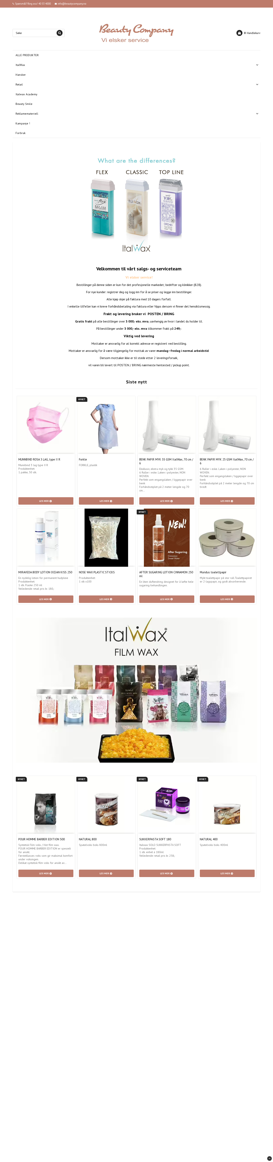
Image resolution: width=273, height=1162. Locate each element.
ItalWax (20, 65)
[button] (248, 33)
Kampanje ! (23, 123)
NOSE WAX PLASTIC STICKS (97, 572)
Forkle (83, 459)
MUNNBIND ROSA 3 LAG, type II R (39, 459)
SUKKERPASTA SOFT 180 (155, 839)
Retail (19, 84)
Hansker (21, 74)
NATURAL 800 (88, 839)
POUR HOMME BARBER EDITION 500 (41, 839)
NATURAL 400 (208, 839)
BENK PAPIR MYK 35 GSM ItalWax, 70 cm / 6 (166, 461)
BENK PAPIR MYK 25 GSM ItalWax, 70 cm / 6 (227, 461)
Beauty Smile (24, 104)
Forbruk (21, 133)
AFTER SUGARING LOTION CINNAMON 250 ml (166, 574)
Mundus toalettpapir (213, 572)
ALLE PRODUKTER (27, 55)
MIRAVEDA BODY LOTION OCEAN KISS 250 (45, 572)
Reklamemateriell (27, 113)
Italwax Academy (27, 94)
